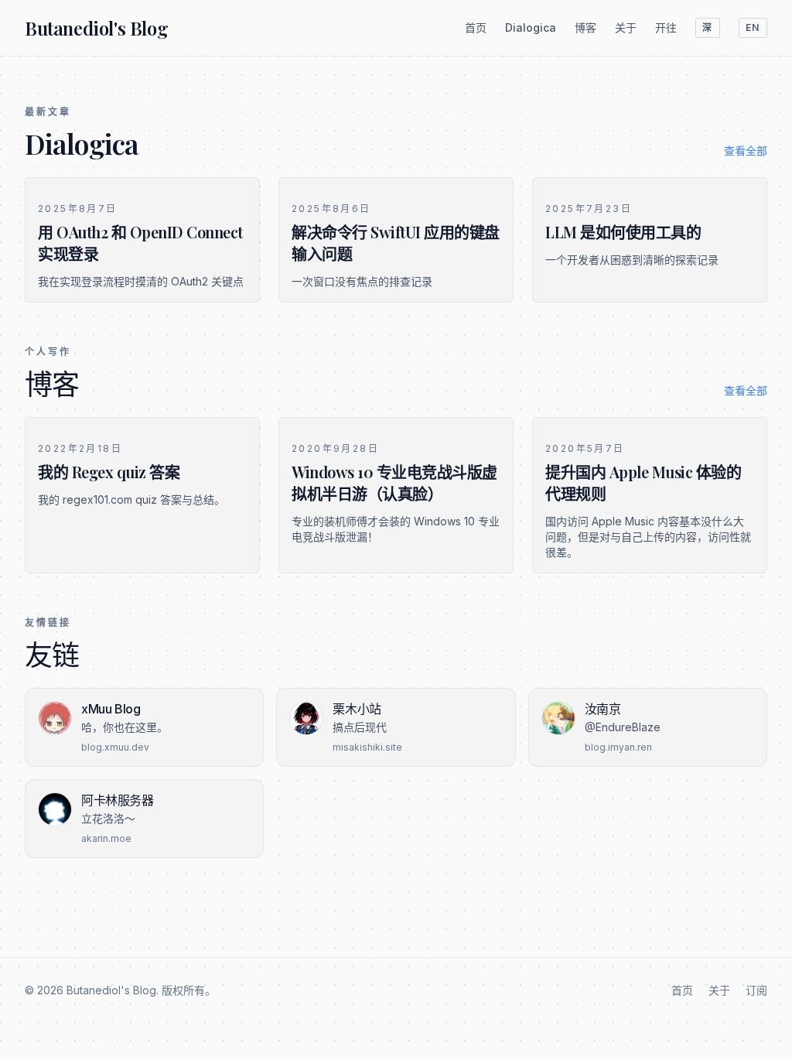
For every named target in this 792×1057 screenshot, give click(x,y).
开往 (666, 27)
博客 (585, 27)
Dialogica (530, 27)
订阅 (756, 990)
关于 (626, 27)
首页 (475, 27)
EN (753, 27)
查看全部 (745, 150)
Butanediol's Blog (96, 27)
